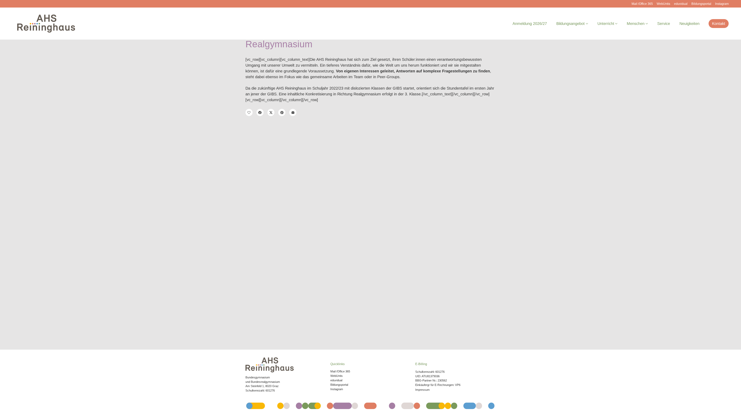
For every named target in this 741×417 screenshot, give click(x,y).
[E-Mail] (292, 112)
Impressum (422, 389)
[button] (249, 112)
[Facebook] (260, 112)
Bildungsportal (339, 384)
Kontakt (718, 23)
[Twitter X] (271, 112)
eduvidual (336, 380)
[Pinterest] (281, 112)
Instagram (336, 389)
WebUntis (336, 375)
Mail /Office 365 (340, 371)
